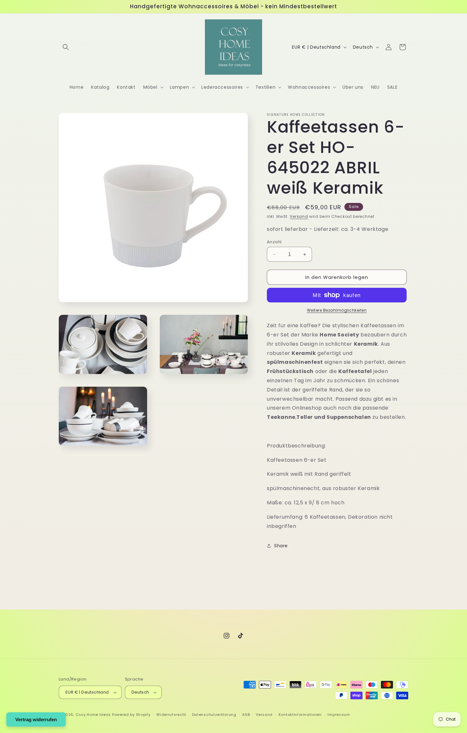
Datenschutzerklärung (214, 714)
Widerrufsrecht (171, 714)
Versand (299, 216)
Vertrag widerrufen (36, 719)
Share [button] (281, 546)
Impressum (339, 714)
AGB (246, 714)
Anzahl (274, 242)
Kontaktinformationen (300, 714)
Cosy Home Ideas (93, 714)
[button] (66, 47)
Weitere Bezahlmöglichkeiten (337, 310)
